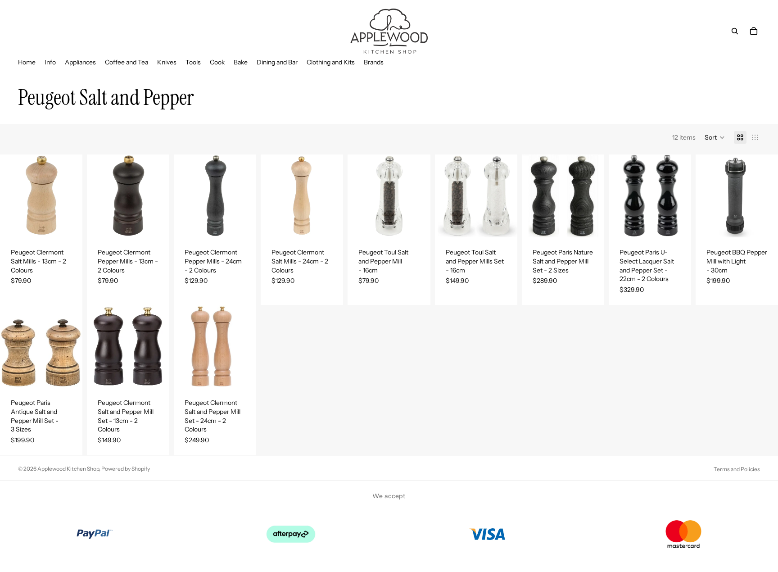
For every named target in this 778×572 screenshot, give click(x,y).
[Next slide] (72, 346)
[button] (715, 137)
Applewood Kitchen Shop (68, 468)
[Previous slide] (10, 346)
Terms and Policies (737, 469)
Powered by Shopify (125, 468)
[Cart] (754, 31)
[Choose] (68, 224)
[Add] (503, 224)
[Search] (735, 31)
